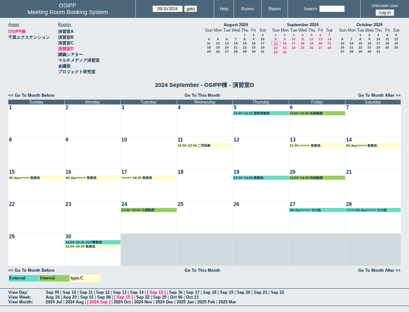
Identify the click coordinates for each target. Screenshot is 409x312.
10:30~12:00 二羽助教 (194, 145)
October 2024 (369, 24)
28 (236, 51)
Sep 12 (103, 292)
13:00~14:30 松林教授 (306, 177)
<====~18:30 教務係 (136, 177)
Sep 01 (87, 297)
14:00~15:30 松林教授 (306, 113)
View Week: (19, 297)
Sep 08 (104, 297)
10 (263, 39)
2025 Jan (185, 302)
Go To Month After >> (379, 95)
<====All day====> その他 (366, 210)
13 (227, 43)
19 (218, 47)
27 (227, 51)
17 (263, 43)
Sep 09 (52, 292)
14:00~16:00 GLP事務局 (84, 242)
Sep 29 (159, 297)
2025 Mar (227, 302)
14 (236, 43)
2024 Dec (164, 302)
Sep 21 (260, 292)
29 (245, 51)
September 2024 (303, 24)
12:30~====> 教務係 (305, 145)
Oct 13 (192, 297)
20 (227, 47)
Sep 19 (226, 292)
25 (209, 51)
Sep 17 (192, 292)
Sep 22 (277, 292)
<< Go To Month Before (31, 95)
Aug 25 (70, 297)
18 (209, 47)
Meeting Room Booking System (67, 12)
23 (254, 47)
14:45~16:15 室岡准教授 (252, 113)
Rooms (247, 8)
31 (263, 51)
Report (275, 8)
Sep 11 (86, 292)
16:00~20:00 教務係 (80, 246)
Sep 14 (136, 292)
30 (254, 51)
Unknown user (385, 5)
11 (209, 43)
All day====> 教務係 (361, 145)
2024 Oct (122, 302)
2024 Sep (99, 302)
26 (218, 51)
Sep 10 (69, 292)
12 (218, 43)
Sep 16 (175, 292)
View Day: (18, 292)
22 (245, 47)
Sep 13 (120, 292)
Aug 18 (52, 297)
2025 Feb (206, 302)
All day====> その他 (305, 210)
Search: (311, 8)
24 (263, 47)
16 (254, 43)
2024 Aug (75, 302)
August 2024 (236, 24)
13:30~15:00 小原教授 (137, 210)
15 (245, 43)
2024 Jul (54, 302)
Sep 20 (243, 292)
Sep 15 (156, 292)
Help (224, 8)
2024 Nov (143, 302)
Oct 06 (176, 297)
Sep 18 (209, 292)
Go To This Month (202, 95)
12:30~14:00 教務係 (248, 177)
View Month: (20, 302)
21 (236, 47)
